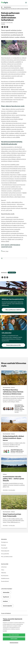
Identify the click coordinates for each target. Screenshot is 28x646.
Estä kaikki (14, 638)
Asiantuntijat (6, 592)
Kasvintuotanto (4, 575)
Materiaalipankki (5, 550)
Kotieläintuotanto (5, 578)
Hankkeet (5, 601)
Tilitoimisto (3, 572)
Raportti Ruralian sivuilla (7, 214)
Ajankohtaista (7, 7)
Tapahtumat (6, 597)
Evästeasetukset (14, 642)
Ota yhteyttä (4, 548)
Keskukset (3, 545)
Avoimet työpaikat (7, 605)
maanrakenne (12, 272)
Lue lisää (5, 630)
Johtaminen (4, 567)
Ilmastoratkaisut (5, 581)
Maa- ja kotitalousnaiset (6, 556)
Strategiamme (4, 542)
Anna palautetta (5, 553)
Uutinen (3, 24)
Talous (2, 569)
